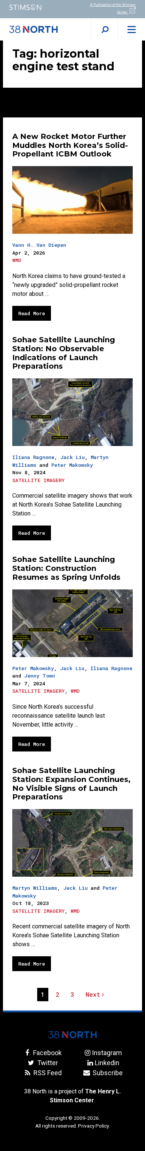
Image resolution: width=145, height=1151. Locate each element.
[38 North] (72, 1034)
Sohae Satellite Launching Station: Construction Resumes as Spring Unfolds (66, 568)
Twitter (47, 1063)
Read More (31, 313)
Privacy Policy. (94, 1126)
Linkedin (107, 1063)
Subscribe (107, 1073)
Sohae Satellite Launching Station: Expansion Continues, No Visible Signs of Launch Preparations (71, 783)
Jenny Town (39, 675)
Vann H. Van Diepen (39, 245)
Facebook (47, 1053)
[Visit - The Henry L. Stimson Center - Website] (36, 7)
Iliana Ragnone (33, 457)
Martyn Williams (34, 888)
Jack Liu (72, 457)
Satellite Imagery (38, 480)
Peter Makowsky (72, 465)
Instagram (107, 1053)
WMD (16, 260)
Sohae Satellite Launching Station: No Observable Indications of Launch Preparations (63, 353)
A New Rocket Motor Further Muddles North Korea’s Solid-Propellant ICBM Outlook (70, 145)
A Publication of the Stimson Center (113, 8)
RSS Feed (46, 1073)
